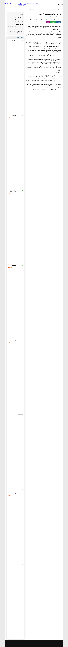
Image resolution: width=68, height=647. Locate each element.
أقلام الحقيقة (26, 9)
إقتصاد (47, 9)
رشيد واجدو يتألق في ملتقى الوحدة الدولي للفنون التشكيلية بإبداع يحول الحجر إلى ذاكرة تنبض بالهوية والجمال (16, 23)
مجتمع (54, 9)
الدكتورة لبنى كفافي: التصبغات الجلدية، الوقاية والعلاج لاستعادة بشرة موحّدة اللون (16, 32)
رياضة (41, 9)
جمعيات (37, 9)
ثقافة (34, 9)
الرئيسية (61, 9)
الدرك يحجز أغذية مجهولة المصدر (17, 19)
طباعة (48, 22)
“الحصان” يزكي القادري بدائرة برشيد (17, 17)
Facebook (58, 22)
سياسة (44, 9)
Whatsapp (53, 22)
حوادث (51, 9)
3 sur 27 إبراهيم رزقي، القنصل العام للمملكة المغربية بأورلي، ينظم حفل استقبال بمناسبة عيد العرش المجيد (15, 28)
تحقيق (30, 9)
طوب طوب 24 (58, 16)
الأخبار (58, 9)
